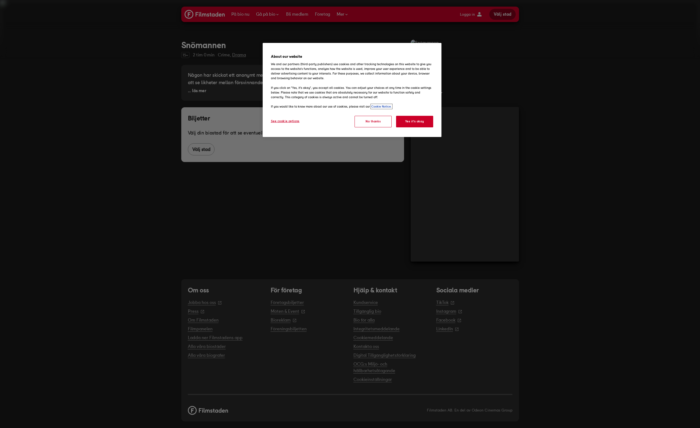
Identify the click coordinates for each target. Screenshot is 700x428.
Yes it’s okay (414, 121)
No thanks (373, 121)
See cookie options (285, 121)
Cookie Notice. (381, 106)
